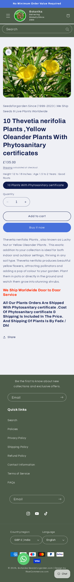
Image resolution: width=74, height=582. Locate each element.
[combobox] (37, 29)
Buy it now (37, 227)
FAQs (11, 482)
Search (12, 420)
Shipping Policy (18, 447)
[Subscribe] (61, 397)
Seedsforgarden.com (41, 568)
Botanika (23, 568)
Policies (13, 429)
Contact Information (21, 464)
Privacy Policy (17, 438)
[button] (8, 15)
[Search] (67, 29)
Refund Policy (17, 455)
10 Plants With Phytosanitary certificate (35, 185)
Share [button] (12, 337)
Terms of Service (19, 473)
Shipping (8, 168)
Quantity (8, 194)
